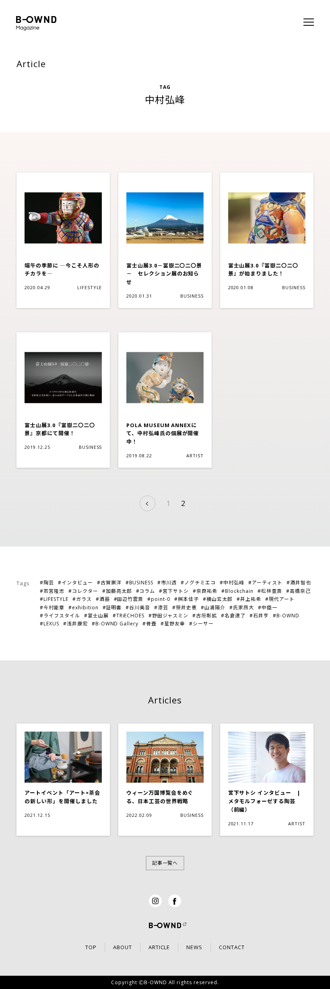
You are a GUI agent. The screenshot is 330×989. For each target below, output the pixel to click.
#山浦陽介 (213, 607)
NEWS (194, 947)
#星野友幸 (173, 623)
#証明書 (112, 607)
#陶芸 (47, 582)
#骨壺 (149, 623)
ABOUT (122, 947)
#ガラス (82, 599)
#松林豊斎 (270, 591)
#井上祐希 (249, 599)
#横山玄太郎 (218, 599)
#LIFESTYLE (54, 599)
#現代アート (280, 599)
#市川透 (167, 582)
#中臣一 (267, 607)
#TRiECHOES (129, 615)
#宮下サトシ (174, 591)
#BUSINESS (140, 582)
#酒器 (103, 599)
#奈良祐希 (205, 591)
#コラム (145, 591)
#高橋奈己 (298, 591)
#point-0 (158, 599)
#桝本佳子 (186, 599)
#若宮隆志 (52, 591)
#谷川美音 (138, 607)
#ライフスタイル (60, 615)
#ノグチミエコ (198, 582)
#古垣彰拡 (204, 615)
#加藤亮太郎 (117, 591)
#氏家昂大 (241, 607)
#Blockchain (237, 591)
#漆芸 (161, 607)
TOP (91, 947)
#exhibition (83, 607)
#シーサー (201, 623)
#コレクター (83, 591)
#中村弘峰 (232, 582)
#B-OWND (286, 615)
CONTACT (232, 947)
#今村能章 (52, 607)
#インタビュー (75, 582)
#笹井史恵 (184, 607)
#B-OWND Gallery (115, 623)
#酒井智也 (299, 582)
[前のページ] (147, 503)
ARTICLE (159, 947)
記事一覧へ (165, 862)
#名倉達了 (233, 615)
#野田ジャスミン (168, 615)
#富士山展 (96, 615)
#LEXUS (49, 623)
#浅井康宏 (75, 623)
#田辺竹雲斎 (129, 599)
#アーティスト (265, 582)
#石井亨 (259, 615)
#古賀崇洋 (109, 582)
